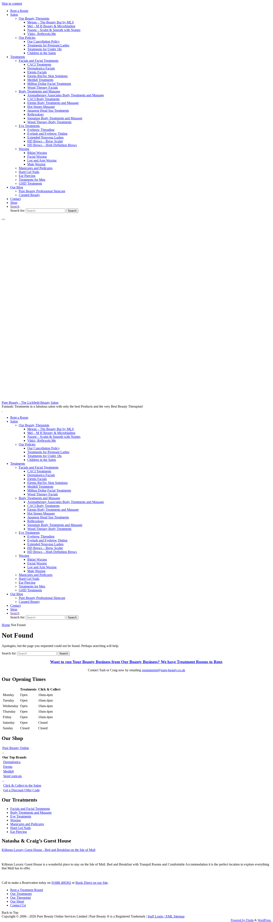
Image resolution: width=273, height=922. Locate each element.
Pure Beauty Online (15, 748)
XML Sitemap (174, 916)
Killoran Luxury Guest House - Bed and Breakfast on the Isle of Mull (48, 850)
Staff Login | (156, 916)
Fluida (249, 920)
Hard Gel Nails (20, 828)
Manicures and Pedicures (27, 824)
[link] (14, 206)
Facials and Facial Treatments (30, 809)
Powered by (238, 920)
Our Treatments (20, 894)
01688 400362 (61, 882)
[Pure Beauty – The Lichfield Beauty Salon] (136, 399)
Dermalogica (11, 762)
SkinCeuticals (12, 776)
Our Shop (16, 901)
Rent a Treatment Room (26, 890)
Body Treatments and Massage (31, 812)
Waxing (15, 820)
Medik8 (8, 771)
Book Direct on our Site (92, 882)
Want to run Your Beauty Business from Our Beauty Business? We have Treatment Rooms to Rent (136, 662)
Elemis (7, 767)
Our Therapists (20, 897)
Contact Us (17, 905)
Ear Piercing (18, 832)
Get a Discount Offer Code (21, 790)
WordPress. (264, 920)
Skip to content (12, 3)
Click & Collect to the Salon (22, 785)
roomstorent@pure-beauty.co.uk (163, 670)
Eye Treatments (20, 816)
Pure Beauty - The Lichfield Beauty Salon (30, 402)
